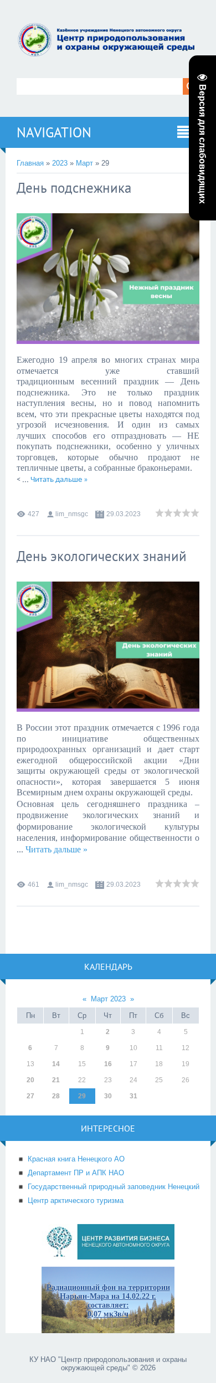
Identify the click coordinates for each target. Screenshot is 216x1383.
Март (84, 163)
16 (108, 1064)
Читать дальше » (59, 480)
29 (82, 1096)
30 (108, 1096)
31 (133, 1096)
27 (30, 1096)
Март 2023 (108, 999)
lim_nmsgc (71, 514)
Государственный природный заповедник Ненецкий (113, 1187)
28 (56, 1096)
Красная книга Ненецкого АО (76, 1159)
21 (56, 1080)
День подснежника (74, 188)
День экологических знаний (102, 556)
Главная (30, 163)
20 (30, 1080)
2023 (60, 163)
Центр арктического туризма (76, 1200)
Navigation (54, 132)
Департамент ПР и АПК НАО (76, 1173)
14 (56, 1064)
